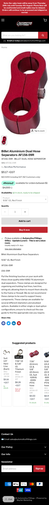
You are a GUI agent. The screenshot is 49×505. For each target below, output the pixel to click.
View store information (13, 249)
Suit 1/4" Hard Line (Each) (6, 363)
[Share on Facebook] (3, 323)
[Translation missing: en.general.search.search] (43, 35)
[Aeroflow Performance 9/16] (4, 140)
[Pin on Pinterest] (19, 323)
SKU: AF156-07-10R (34, 390)
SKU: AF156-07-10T (19, 377)
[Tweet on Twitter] (9, 323)
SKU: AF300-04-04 (6, 374)
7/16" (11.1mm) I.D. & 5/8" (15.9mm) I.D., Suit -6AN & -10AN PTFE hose (34, 373)
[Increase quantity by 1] (25, 211)
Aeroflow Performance (15, 167)
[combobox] (24, 35)
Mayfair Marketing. (24, 500)
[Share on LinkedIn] (14, 323)
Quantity (5, 206)
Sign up (39, 468)
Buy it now (24, 230)
